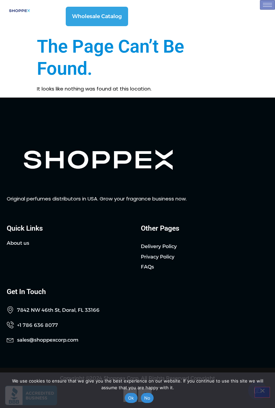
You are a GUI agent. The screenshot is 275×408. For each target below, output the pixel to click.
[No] (262, 392)
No (147, 398)
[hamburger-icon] (267, 5)
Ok (131, 398)
